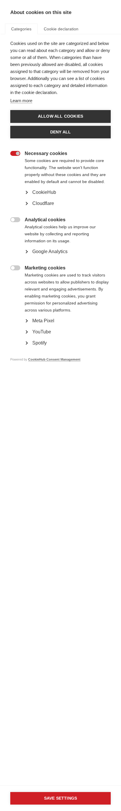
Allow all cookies (60, 116)
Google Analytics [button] (50, 251)
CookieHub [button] (44, 192)
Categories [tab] (21, 29)
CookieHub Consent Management (54, 359)
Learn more (21, 100)
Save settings (60, 798)
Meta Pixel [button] (43, 320)
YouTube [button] (41, 331)
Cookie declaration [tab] (61, 29)
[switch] (12, 154)
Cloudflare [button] (43, 203)
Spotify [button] (39, 342)
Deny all (60, 132)
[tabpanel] (60, 210)
